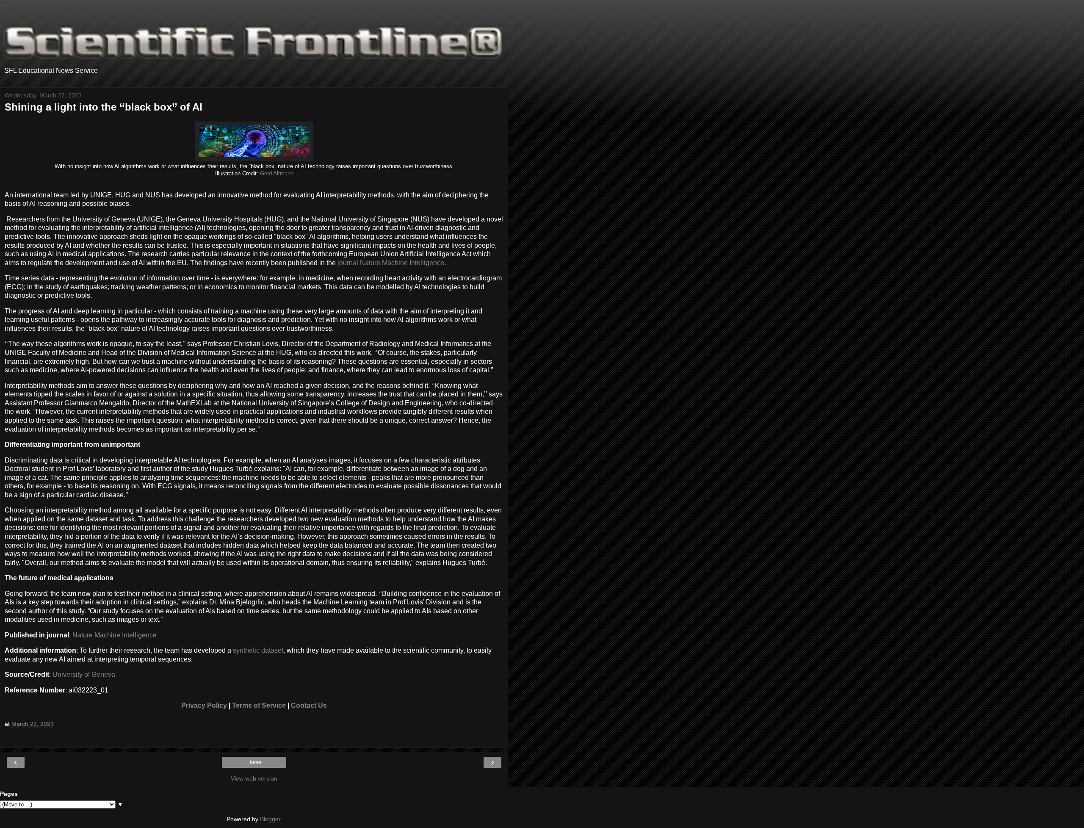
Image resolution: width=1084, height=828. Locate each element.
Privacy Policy (204, 705)
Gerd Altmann (276, 174)
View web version (254, 778)
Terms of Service (259, 705)
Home (254, 762)
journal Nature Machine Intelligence (390, 262)
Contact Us (309, 705)
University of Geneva (84, 674)
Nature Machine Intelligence (114, 635)
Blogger (270, 819)
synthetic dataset (258, 650)
